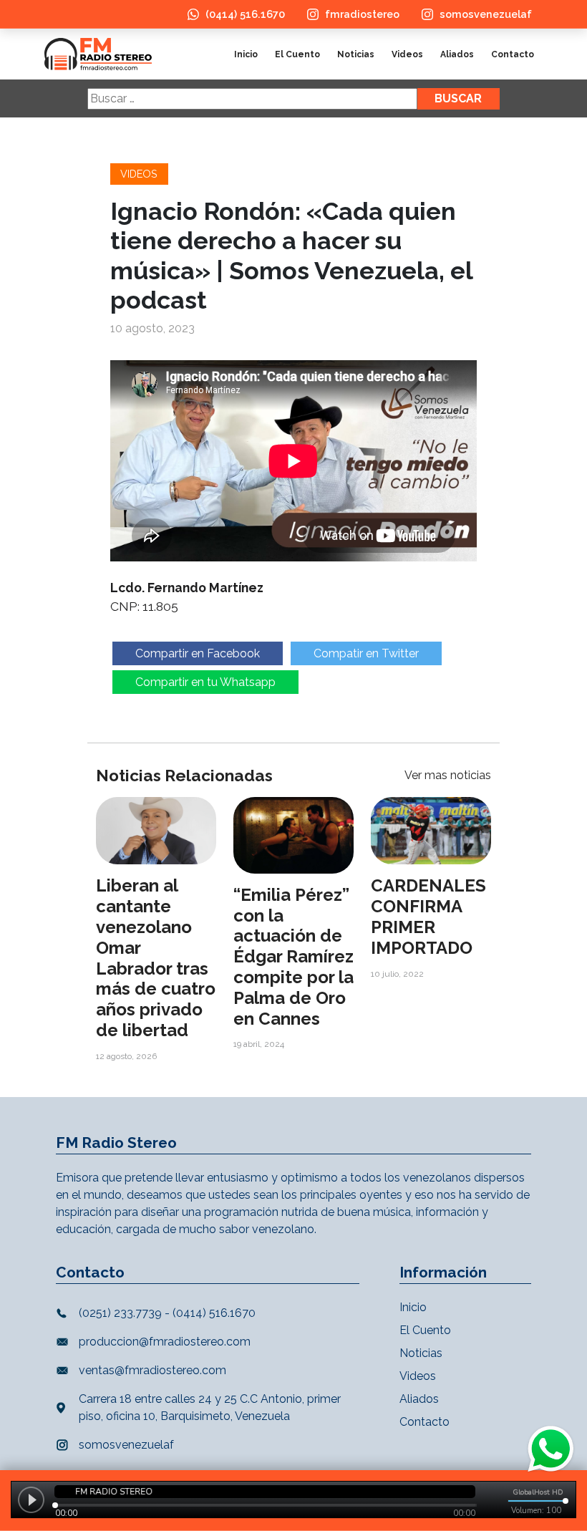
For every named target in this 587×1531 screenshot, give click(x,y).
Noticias (355, 54)
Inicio (246, 54)
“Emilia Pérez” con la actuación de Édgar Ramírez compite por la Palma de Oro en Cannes (293, 956)
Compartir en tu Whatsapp (205, 682)
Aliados (457, 54)
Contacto (512, 54)
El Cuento (297, 54)
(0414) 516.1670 (245, 14)
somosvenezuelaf (486, 14)
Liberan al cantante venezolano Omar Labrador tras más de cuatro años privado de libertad (155, 957)
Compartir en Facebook (197, 653)
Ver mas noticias (447, 775)
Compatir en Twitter (366, 653)
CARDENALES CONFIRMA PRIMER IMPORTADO (428, 916)
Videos (407, 54)
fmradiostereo (362, 14)
